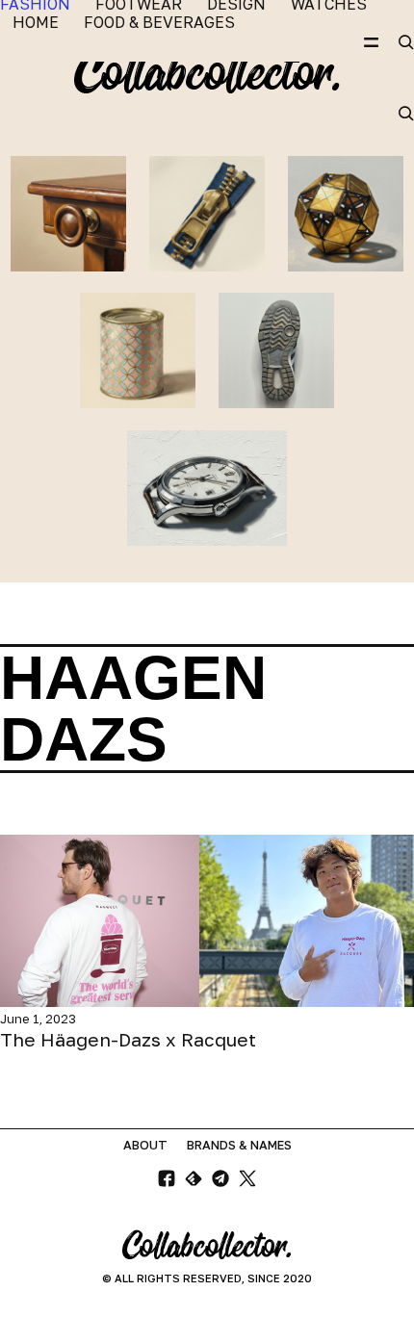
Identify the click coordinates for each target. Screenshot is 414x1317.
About (145, 1145)
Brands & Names (239, 1145)
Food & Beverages (159, 22)
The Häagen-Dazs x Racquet (128, 1039)
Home (36, 22)
